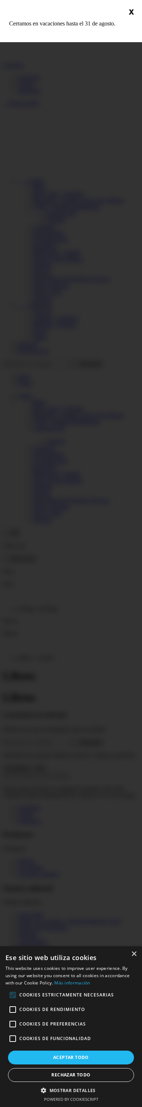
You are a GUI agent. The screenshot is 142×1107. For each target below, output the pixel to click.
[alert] (71, 1026)
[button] (71, 1090)
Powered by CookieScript (71, 1099)
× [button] (134, 954)
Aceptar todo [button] (71, 1057)
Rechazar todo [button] (70, 1075)
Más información (72, 983)
